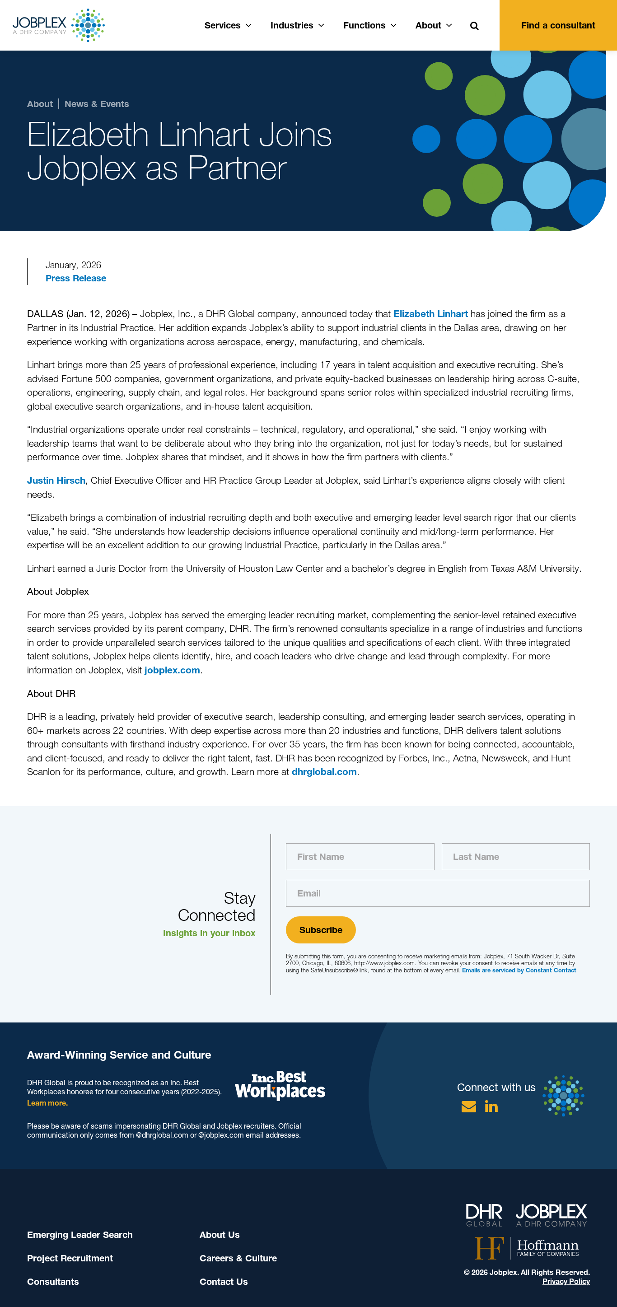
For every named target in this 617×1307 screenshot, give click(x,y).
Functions (364, 25)
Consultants (53, 1282)
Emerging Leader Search (80, 1235)
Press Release (76, 278)
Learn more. (47, 1103)
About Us (220, 1235)
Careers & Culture (238, 1258)
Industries (292, 25)
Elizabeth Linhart (430, 314)
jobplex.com (172, 670)
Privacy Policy (566, 1281)
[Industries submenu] (321, 23)
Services (223, 25)
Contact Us (224, 1282)
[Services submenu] (248, 23)
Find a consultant (558, 25)
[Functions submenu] (393, 23)
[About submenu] (449, 23)
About (428, 25)
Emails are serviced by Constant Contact (519, 970)
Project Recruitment (70, 1258)
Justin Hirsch (56, 480)
